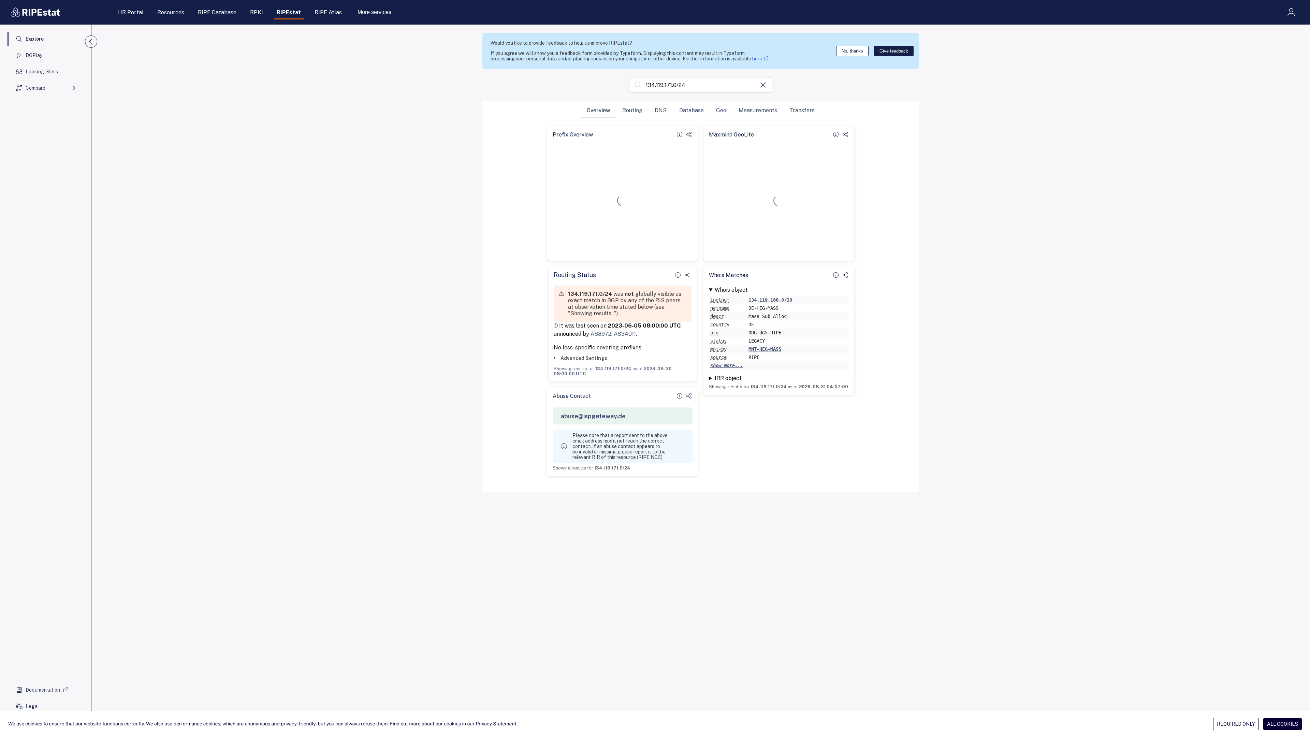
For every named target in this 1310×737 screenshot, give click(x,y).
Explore (35, 39)
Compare (35, 88)
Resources (170, 12)
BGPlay (34, 55)
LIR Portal (130, 12)
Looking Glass (42, 71)
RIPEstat (289, 12)
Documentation (43, 690)
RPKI (256, 12)
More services (374, 12)
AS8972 (601, 334)
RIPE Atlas (328, 12)
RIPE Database (217, 12)
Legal (32, 706)
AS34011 (625, 334)
